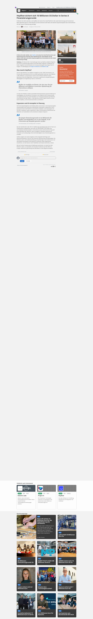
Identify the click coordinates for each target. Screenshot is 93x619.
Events (38, 10)
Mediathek (44, 10)
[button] (74, 10)
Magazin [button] (24, 10)
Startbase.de (42, 7)
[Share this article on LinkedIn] (51, 166)
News (53, 7)
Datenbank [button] (31, 10)
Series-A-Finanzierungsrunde (22, 165)
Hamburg (61, 55)
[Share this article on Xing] (54, 166)
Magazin (48, 7)
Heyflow (34, 55)
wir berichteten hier (42, 126)
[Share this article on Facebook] (53, 166)
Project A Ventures (35, 66)
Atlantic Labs (45, 66)
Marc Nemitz (25, 26)
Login (22, 161)
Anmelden (28, 161)
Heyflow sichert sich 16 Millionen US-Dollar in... (66, 7)
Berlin (60, 41)
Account (50, 10)
